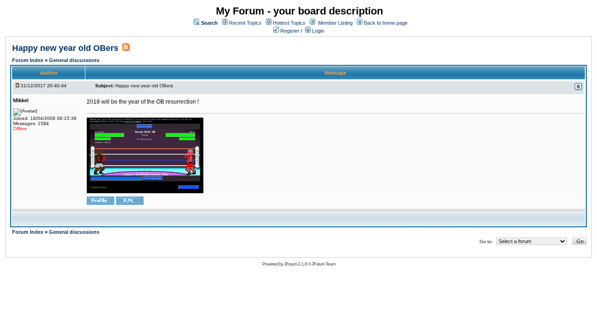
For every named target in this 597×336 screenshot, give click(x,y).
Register (289, 31)
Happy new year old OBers (65, 48)
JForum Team (323, 263)
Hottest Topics (289, 23)
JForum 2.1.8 (295, 263)
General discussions (74, 60)
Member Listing (335, 23)
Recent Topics (245, 23)
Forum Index (28, 60)
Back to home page (386, 23)
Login (317, 31)
